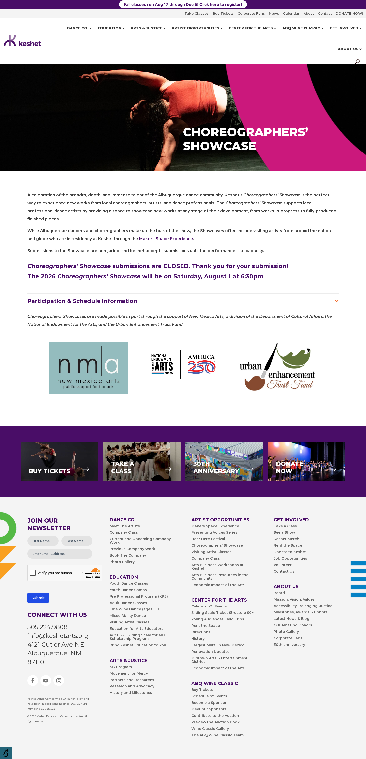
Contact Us (284, 572)
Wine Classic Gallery (210, 729)
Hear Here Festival (208, 539)
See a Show (284, 533)
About (309, 13)
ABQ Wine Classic (301, 28)
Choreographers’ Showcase (217, 546)
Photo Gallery (122, 562)
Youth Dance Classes (129, 584)
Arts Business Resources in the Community (219, 577)
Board (279, 593)
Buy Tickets (223, 13)
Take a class (122, 467)
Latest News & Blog (291, 619)
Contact (325, 13)
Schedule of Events (209, 696)
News (274, 13)
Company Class (124, 533)
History (198, 639)
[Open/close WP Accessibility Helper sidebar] (6, 753)
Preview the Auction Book (215, 722)
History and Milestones (131, 693)
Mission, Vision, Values (294, 600)
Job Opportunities (290, 559)
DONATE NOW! (349, 13)
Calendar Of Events (209, 606)
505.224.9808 (47, 627)
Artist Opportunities (195, 28)
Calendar (291, 13)
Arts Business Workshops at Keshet (217, 567)
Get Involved (344, 28)
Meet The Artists (125, 526)
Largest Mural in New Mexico (217, 645)
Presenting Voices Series (214, 533)
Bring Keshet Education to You (138, 645)
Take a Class (285, 526)
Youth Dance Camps (128, 590)
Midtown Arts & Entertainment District (219, 660)
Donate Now (289, 467)
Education (109, 28)
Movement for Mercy (129, 674)
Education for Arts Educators (136, 629)
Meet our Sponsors (209, 709)
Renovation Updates (210, 652)
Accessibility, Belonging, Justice (303, 606)
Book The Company (128, 556)
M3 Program (121, 667)
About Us (348, 49)
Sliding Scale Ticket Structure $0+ (222, 613)
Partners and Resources (132, 680)
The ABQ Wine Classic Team (217, 735)
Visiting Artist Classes (129, 622)
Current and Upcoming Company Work (140, 541)
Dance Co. (77, 28)
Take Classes (196, 13)
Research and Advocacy (132, 686)
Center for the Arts (251, 28)
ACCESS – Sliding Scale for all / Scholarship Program (137, 637)
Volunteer (283, 565)
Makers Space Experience (166, 238)
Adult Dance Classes (128, 603)
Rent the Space (205, 626)
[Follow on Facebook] (32, 680)
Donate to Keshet (290, 552)
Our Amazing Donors (293, 625)
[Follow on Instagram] (58, 680)
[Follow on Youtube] (45, 680)
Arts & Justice (146, 28)
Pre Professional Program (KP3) (139, 597)
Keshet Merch (286, 539)
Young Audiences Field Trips (217, 619)
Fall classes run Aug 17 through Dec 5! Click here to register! (183, 4)
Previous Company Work (132, 549)
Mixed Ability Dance (128, 616)
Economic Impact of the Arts (218, 585)
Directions (201, 632)
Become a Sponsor (209, 703)
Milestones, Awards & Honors (301, 612)
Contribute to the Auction (215, 716)
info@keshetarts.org (58, 635)
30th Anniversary (216, 467)
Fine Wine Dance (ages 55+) (135, 609)
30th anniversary (289, 645)
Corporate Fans (251, 13)
